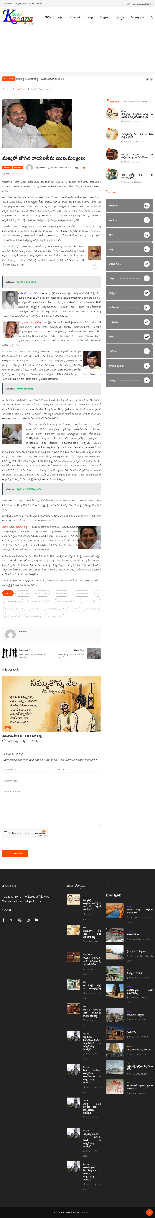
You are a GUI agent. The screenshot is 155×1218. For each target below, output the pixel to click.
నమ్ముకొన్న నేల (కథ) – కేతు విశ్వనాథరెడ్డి (22, 735)
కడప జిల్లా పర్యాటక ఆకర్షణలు (140, 911)
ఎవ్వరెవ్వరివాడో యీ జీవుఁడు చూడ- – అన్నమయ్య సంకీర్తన (92, 1140)
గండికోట (131, 1031)
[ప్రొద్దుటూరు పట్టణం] (115, 952)
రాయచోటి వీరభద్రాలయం (139, 1049)
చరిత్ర (90, 17)
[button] (147, 79)
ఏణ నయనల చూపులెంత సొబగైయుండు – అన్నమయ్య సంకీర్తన (92, 1076)
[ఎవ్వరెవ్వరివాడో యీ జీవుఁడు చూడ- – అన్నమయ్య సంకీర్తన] (73, 1133)
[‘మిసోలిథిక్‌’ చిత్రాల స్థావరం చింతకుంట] (115, 1086)
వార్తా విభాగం (40, 167)
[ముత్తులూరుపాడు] (115, 973)
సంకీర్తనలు (86, 1033)
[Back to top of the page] (149, 1213)
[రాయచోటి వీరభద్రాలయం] (115, 1050)
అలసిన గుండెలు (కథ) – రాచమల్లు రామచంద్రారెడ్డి (92, 1012)
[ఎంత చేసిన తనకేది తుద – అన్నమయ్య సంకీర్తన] (73, 1103)
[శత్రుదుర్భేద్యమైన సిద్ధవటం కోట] (115, 1067)
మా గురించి (8, 3)
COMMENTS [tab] (145, 101)
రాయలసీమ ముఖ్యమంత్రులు (56, 609)
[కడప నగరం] (115, 935)
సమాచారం (75, 17)
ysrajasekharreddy (13, 601)
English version (35, 3)
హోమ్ (47, 17)
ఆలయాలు (129, 1046)
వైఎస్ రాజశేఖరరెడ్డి (92, 609)
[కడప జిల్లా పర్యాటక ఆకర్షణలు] (115, 910)
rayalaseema (61, 593)
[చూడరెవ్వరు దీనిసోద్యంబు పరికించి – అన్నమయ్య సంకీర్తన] (73, 1166)
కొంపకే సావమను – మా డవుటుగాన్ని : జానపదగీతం (137, 156)
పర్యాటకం (104, 17)
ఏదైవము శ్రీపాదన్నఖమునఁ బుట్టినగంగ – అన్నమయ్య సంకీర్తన (92, 1042)
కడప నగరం (133, 934)
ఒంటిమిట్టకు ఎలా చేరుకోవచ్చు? (140, 991)
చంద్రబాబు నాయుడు (64, 601)
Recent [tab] (114, 101)
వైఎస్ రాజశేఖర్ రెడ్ (12, 616)
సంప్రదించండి (20, 3)
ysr (98, 593)
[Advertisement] (77, 53)
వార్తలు (59, 17)
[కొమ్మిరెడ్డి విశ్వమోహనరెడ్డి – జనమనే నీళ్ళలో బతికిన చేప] (73, 899)
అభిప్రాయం (21, 89)
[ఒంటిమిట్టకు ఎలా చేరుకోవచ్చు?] (115, 991)
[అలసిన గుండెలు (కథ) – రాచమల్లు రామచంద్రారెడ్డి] (73, 1008)
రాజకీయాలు (17, 167)
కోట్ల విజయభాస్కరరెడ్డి (39, 601)
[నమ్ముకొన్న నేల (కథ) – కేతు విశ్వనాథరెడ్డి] (73, 930)
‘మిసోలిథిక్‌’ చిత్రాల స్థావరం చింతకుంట (140, 1087)
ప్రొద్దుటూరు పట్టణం (136, 951)
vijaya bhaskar (82, 593)
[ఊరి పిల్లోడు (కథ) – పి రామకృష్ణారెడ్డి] (73, 984)
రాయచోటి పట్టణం (135, 1014)
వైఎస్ (76, 609)
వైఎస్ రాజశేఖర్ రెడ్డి (33, 616)
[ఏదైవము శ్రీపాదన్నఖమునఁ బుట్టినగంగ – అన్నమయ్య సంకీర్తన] (73, 1036)
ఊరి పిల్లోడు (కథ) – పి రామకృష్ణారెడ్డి (137, 176)
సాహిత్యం (136, 17)
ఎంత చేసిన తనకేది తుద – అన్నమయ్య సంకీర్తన (92, 1108)
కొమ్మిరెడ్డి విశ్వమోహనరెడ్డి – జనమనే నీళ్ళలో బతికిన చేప (40, 78)
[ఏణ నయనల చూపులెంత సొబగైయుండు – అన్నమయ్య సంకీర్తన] (73, 1069)
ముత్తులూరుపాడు (135, 972)
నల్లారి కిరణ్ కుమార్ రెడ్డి (14, 609)
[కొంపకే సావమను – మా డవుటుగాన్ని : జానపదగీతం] (73, 957)
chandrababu (23, 593)
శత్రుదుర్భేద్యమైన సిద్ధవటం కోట (140, 1068)
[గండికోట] (115, 1032)
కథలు (7, 727)
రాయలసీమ (34, 609)
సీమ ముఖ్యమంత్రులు (54, 616)
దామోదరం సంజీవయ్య (90, 601)
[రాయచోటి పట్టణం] (115, 1015)
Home (9, 89)
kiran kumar (42, 593)
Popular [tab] (129, 101)
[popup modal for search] (152, 17)
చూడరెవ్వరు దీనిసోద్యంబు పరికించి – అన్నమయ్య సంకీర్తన (92, 1173)
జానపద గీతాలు (125, 151)
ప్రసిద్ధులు (120, 17)
